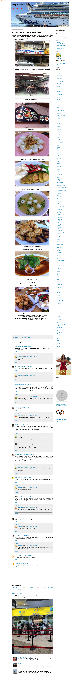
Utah (58, 340)
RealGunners (17, 384)
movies (58, 236)
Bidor (58, 102)
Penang (58, 259)
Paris (58, 255)
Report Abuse (59, 350)
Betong (58, 101)
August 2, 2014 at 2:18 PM (31, 375)
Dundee (58, 138)
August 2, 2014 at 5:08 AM (28, 454)
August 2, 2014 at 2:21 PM (31, 467)
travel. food (59, 337)
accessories (59, 75)
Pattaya (59, 257)
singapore (59, 302)
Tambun (59, 323)
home (58, 184)
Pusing (58, 271)
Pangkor (59, 251)
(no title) (20, 663)
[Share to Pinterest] (28, 336)
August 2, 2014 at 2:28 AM (23, 425)
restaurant (59, 278)
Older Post (50, 587)
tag (57, 315)
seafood (58, 292)
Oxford (58, 249)
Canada (58, 117)
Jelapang (59, 201)
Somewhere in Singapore (20, 407)
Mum (58, 238)
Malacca (59, 227)
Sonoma (59, 305)
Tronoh (58, 339)
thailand (59, 334)
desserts (59, 131)
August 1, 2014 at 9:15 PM (25, 346)
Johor (58, 203)
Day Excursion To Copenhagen (25, 670)
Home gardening (61, 185)
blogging (59, 106)
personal (59, 262)
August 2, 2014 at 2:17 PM (31, 356)
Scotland (59, 291)
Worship (59, 347)
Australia (59, 85)
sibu (58, 299)
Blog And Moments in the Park (25, 657)
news (58, 243)
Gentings (59, 157)
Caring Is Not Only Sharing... (22, 5)
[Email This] (24, 336)
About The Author (61, 44)
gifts (58, 162)
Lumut (58, 225)
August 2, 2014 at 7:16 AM (25, 496)
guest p (58, 171)
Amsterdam (59, 78)
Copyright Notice (61, 47)
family (16, 337)
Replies (17, 354)
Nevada (58, 241)
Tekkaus (17, 477)
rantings (59, 273)
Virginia (59, 342)
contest (58, 126)
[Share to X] (26, 336)
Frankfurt (59, 152)
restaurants (59, 279)
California (59, 114)
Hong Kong (59, 192)
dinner (58, 134)
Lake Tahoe (59, 217)
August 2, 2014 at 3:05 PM (31, 545)
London (58, 222)
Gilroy (58, 163)
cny (58, 125)
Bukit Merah (60, 109)
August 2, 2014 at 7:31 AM (28, 518)
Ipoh (58, 195)
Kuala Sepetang (60, 216)
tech (58, 326)
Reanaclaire (20, 356)
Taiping (59, 319)
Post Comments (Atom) (23, 590)
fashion (58, 147)
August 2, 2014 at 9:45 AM (23, 535)
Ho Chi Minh (60, 182)
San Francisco (60, 286)
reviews (59, 281)
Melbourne (59, 229)
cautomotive (60, 120)
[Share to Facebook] (27, 336)
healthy (59, 181)
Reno (58, 276)
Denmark (59, 130)
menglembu (60, 230)
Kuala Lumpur (24, 337)
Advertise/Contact (61, 45)
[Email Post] (22, 336)
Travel (29, 337)
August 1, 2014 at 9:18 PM (27, 366)
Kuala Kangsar (60, 213)
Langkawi (59, 219)
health (58, 179)
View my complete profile (60, 64)
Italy (58, 198)
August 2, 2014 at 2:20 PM (31, 436)
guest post (59, 173)
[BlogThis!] (25, 336)
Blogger (46, 683)
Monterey (59, 235)
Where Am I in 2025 (17, 593)
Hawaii (58, 177)
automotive (59, 86)
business (59, 112)
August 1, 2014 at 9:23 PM (27, 384)
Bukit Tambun (60, 110)
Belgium (59, 98)
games (58, 154)
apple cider (59, 80)
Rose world (17, 556)
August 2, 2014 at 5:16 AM (25, 477)
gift (58, 160)
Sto (57, 311)
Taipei (58, 318)
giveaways (59, 165)
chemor (58, 122)
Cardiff (58, 118)
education (59, 141)
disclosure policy (61, 136)
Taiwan (58, 321)
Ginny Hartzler (18, 518)
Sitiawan (59, 303)
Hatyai (58, 176)
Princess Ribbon (18, 454)
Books (58, 107)
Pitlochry (59, 268)
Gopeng (58, 170)
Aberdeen (59, 74)
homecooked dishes (61, 190)
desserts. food (60, 133)
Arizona (59, 83)
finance (59, 149)
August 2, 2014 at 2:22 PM (31, 487)
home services (60, 189)
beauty (58, 96)
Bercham (59, 99)
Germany (59, 158)
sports (58, 307)
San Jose (59, 287)
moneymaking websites (60, 232)
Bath (58, 93)
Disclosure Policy (61, 48)
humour (59, 193)
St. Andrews (60, 308)
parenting (59, 254)
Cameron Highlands (61, 115)
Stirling (59, 310)
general (58, 155)
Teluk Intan (60, 329)
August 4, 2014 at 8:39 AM (22, 563)
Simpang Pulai (60, 300)
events (58, 144)
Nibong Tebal (60, 244)
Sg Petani (59, 295)
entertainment (60, 142)
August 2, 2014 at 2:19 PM (31, 397)
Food (20, 337)
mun (16, 425)
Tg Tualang (59, 332)
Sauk (58, 289)
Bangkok (59, 91)
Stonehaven (60, 313)
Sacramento (60, 283)
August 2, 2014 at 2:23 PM (31, 526)
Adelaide (59, 77)
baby (58, 88)
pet (57, 263)
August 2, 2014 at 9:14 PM (26, 443)
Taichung (59, 316)
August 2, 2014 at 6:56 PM (26, 556)
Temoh (58, 331)
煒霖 (15, 535)
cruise (58, 128)
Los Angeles (60, 224)
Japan (58, 200)
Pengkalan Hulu (61, 260)
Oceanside (59, 247)
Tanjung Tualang (61, 324)
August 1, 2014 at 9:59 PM (33, 407)
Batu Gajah (59, 94)
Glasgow (59, 166)
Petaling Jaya (60, 265)
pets (58, 267)
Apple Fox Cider (60, 82)
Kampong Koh (60, 206)
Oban (58, 246)
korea (58, 211)
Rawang (59, 275)
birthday (59, 104)
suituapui (17, 346)
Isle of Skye (60, 197)
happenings (59, 174)
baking (58, 90)
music (58, 239)
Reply (16, 351)
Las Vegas (59, 221)
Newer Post (14, 587)
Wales (58, 343)
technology (59, 327)
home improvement (61, 187)
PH (15, 563)
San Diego (59, 284)
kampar (59, 205)
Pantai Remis (60, 252)
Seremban (59, 294)
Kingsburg (59, 209)
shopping (59, 297)
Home (32, 587)
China (58, 123)
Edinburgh (59, 139)
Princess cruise (60, 270)
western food (60, 345)
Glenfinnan (59, 168)
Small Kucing (18, 366)
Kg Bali (58, 208)
